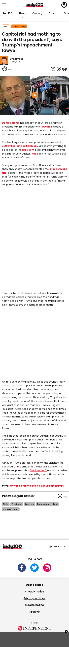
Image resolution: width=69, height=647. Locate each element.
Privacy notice (34, 591)
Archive (34, 612)
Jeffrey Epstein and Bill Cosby (20, 146)
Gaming (37, 13)
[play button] (34, 95)
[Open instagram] (47, 567)
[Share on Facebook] (53, 69)
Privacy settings (34, 598)
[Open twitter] (34, 567)
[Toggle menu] (5, 5)
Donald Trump (11, 123)
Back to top (60, 546)
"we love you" (38, 470)
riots (33, 153)
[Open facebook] (22, 567)
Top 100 (7, 13)
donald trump (19, 26)
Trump (53, 13)
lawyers (45, 126)
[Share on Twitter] (59, 69)
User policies (34, 585)
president (28, 150)
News (22, 13)
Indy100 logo (34, 5)
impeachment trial (47, 504)
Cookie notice (34, 605)
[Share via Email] (64, 69)
